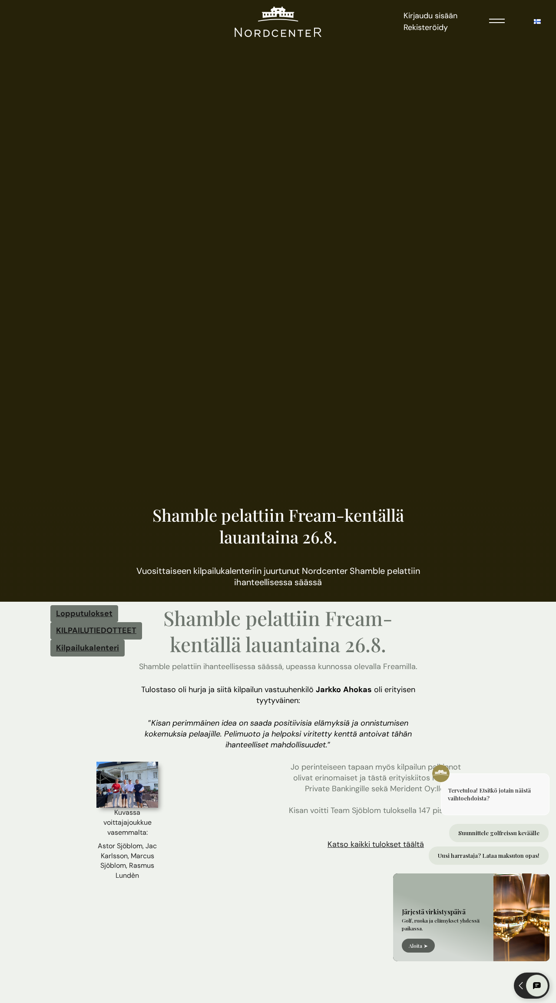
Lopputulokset (84, 613)
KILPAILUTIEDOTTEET (96, 630)
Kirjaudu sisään (430, 15)
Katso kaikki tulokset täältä (376, 844)
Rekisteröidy (426, 27)
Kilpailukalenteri (87, 648)
